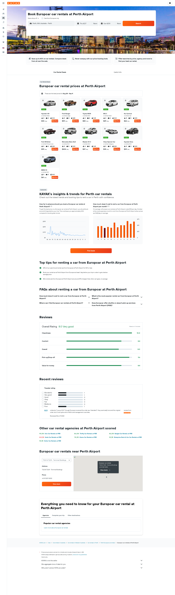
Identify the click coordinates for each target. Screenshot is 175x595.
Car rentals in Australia (59, 542)
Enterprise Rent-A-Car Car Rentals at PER (125, 437)
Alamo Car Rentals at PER (85, 437)
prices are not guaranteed (80, 554)
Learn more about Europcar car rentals (56, 528)
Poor (46, 406)
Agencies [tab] (46, 515)
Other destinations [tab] (74, 515)
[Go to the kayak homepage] (13, 3)
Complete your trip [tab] (58, 515)
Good (46, 397)
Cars (49, 542)
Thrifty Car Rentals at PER (85, 434)
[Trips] (3, 42)
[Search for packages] (3, 22)
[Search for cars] (3, 18)
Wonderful (48, 393)
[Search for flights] (3, 9)
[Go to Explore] (3, 32)
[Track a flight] (3, 36)
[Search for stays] (3, 14)
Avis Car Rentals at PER (49, 434)
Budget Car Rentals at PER (120, 434)
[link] (91, 250)
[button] (3, 3)
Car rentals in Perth (93, 542)
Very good (48, 395)
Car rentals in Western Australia (76, 542)
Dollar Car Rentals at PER (50, 441)
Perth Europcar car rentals (108, 542)
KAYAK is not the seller (49, 560)
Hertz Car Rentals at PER (50, 437)
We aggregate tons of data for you (53, 564)
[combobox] (33, 18)
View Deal (55, 121)
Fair (45, 402)
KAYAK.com (42, 542)
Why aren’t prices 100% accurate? (53, 568)
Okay (46, 399)
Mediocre (47, 404)
